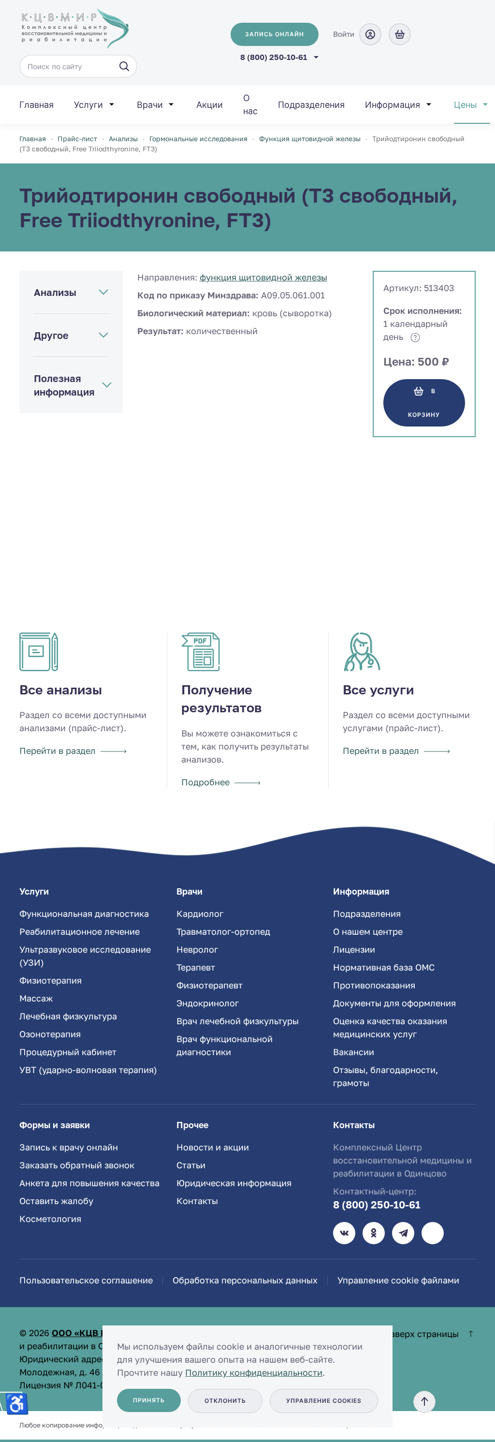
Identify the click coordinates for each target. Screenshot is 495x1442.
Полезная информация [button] (64, 384)
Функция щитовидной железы (263, 277)
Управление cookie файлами (398, 1280)
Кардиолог (199, 913)
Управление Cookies (324, 1400)
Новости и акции (212, 1147)
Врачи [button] (150, 105)
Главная (36, 105)
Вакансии (353, 1051)
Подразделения (311, 105)
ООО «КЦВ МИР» (89, 1332)
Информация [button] (392, 105)
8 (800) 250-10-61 (377, 1204)
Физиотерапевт (209, 985)
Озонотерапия (50, 1034)
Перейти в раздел (57, 750)
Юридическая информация (233, 1182)
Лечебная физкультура (68, 1016)
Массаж (36, 998)
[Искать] (124, 66)
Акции (209, 105)
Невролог (197, 949)
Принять (149, 1400)
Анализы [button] (55, 292)
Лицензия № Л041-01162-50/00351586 (101, 1385)
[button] (424, 1402)
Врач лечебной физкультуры (237, 1020)
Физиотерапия (50, 980)
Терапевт (195, 967)
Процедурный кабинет (67, 1051)
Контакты (197, 1200)
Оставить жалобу (56, 1200)
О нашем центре (368, 931)
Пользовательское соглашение (86, 1280)
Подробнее (205, 782)
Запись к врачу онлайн (68, 1147)
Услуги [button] (88, 105)
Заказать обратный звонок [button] (76, 1165)
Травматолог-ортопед (223, 931)
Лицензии (354, 949)
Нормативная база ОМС (384, 967)
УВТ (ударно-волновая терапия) (88, 1069)
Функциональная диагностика (84, 913)
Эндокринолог (207, 1003)
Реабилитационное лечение (79, 931)
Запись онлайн (274, 34)
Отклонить (225, 1400)
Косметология (50, 1218)
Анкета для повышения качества (89, 1182)
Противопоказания (374, 985)
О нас (250, 104)
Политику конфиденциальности (253, 1372)
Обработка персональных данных (245, 1280)
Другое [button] (51, 335)
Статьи (190, 1165)
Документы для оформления (394, 1003)
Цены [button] (465, 105)
